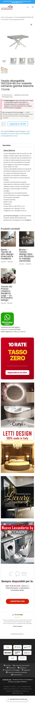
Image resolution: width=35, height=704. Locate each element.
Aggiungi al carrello (18, 124)
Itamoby (14, 136)
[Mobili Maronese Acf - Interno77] (17, 653)
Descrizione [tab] (7, 145)
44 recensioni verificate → (17, 634)
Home (2, 17)
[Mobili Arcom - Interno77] (8, 653)
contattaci (17, 108)
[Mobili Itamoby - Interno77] (8, 647)
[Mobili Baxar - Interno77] (22, 658)
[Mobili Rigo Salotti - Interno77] (27, 653)
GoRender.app (7, 679)
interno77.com (18, 693)
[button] (31, 24)
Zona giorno (9, 17)
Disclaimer (16, 691)
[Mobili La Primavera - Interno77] (27, 647)
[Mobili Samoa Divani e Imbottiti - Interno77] (12, 658)
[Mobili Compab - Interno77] (17, 647)
